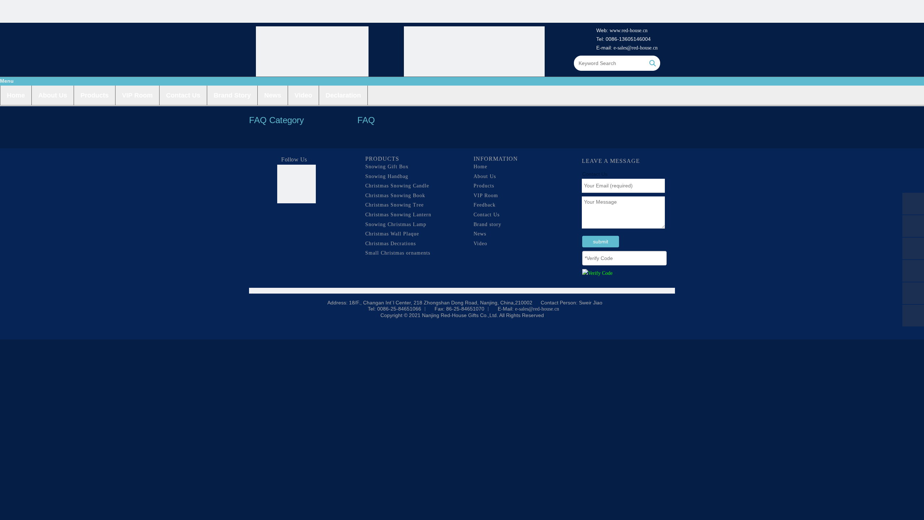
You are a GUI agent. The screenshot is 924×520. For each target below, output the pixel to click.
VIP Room (137, 95)
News (272, 95)
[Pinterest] (310, 228)
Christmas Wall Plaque (392, 234)
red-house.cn (635, 30)
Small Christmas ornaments (397, 253)
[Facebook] (283, 216)
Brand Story (232, 95)
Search (652, 63)
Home (16, 95)
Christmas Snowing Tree (394, 205)
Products (94, 95)
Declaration (343, 95)
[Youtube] (296, 228)
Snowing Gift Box (387, 166)
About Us (52, 95)
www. (616, 30)
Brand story (487, 224)
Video (303, 95)
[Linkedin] (310, 216)
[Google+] (296, 216)
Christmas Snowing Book (395, 195)
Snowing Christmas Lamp (395, 224)
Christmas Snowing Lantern (398, 214)
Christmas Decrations (390, 243)
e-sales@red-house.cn (636, 48)
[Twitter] (283, 228)
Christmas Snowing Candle (397, 185)
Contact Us (183, 95)
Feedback (485, 205)
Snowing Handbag (386, 176)
